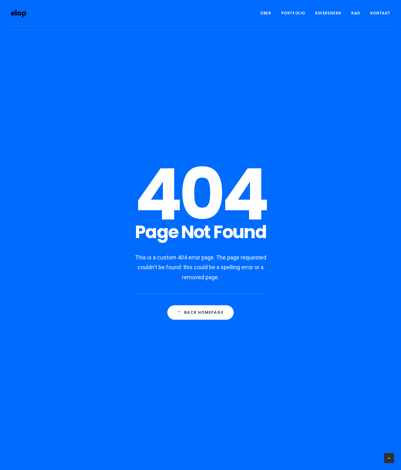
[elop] (18, 13)
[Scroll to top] (389, 458)
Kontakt (380, 13)
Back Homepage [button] (204, 312)
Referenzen (328, 13)
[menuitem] (267, 13)
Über (265, 13)
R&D (355, 13)
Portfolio (293, 13)
